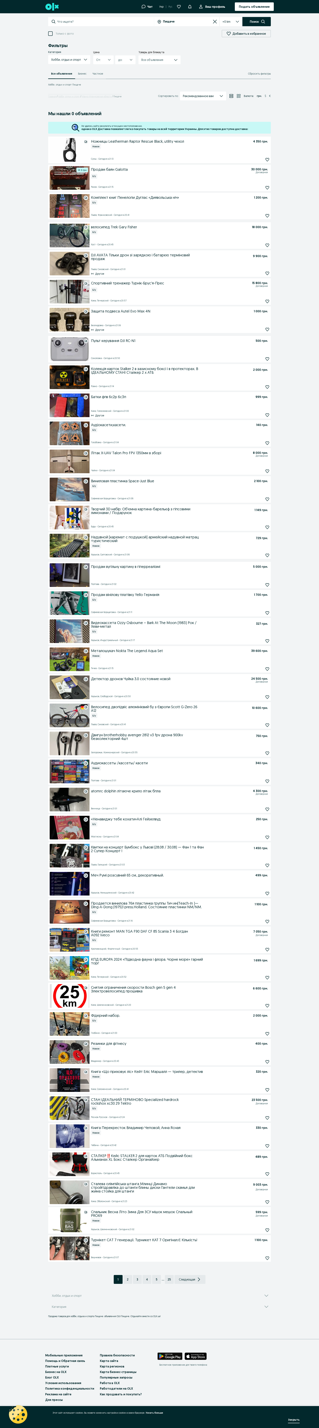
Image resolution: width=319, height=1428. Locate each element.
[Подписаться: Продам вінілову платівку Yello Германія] (267, 613)
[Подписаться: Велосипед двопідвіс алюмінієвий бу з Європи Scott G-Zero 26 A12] (267, 725)
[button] (69, 59)
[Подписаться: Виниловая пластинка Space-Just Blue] (267, 499)
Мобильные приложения (64, 1355)
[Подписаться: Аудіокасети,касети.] (267, 443)
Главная (52, 96)
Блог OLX (52, 1377)
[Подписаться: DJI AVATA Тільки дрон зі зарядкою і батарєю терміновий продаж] (267, 273)
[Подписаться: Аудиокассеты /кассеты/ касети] (267, 781)
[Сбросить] (215, 21)
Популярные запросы (116, 1377)
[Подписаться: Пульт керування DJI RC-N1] (267, 359)
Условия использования (63, 1383)
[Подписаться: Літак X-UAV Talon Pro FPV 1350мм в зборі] (267, 471)
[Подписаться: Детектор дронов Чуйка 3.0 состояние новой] (267, 697)
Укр (161, 6)
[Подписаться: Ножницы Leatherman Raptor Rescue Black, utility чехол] (267, 159)
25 (169, 1279)
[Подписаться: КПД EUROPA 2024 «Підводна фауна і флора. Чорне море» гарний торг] (267, 977)
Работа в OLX (110, 1383)
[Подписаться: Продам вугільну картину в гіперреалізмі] (267, 585)
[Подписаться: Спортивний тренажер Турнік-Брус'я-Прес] (267, 301)
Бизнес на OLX (55, 1372)
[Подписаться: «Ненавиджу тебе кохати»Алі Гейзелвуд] (267, 837)
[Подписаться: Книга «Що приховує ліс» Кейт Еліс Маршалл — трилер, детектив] (267, 1090)
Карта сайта (109, 1361)
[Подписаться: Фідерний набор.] (267, 1034)
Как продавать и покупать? (121, 1394)
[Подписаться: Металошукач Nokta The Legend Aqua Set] (267, 669)
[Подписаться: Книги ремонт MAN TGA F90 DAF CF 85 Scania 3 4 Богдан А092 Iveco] (267, 949)
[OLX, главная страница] (51, 7)
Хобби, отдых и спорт (69, 96)
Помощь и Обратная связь (65, 1361)
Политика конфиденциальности (69, 1388)
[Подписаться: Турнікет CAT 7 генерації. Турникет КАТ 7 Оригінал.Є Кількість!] (267, 1258)
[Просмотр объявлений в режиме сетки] (238, 96)
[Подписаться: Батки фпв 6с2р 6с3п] (267, 415)
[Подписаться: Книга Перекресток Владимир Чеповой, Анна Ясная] (267, 1146)
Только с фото (65, 33)
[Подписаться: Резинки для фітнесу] (267, 1062)
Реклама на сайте (58, 1394)
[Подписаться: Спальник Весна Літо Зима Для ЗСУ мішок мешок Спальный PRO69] (267, 1230)
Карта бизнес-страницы (118, 1372)
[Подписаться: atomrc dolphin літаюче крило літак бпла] (267, 809)
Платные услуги (57, 1366)
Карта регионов (112, 1366)
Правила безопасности (117, 1355)
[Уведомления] (190, 6)
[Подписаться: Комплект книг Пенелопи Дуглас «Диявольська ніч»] (267, 216)
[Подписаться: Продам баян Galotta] (267, 187)
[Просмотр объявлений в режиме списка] (231, 96)
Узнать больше (154, 1412)
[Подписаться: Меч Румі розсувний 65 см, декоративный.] (267, 893)
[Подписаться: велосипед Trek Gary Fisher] (267, 245)
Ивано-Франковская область (96, 96)
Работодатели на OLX (116, 1388)
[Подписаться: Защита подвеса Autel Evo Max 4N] (267, 329)
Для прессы (54, 1400)
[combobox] (105, 21)
